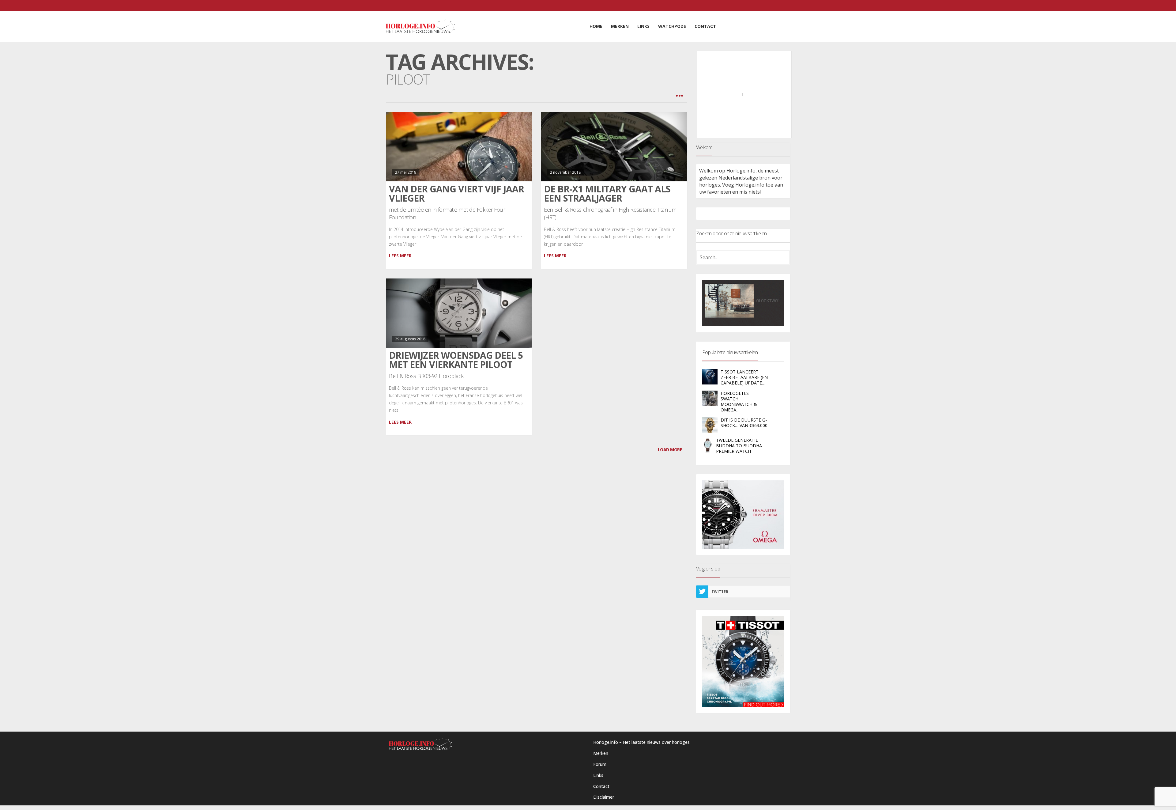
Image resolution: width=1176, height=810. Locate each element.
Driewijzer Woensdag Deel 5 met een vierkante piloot (456, 360)
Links (598, 775)
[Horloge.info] (420, 26)
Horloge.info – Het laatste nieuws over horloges (641, 742)
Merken (600, 753)
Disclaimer (603, 797)
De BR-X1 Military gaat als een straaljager (607, 193)
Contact (601, 786)
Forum (599, 764)
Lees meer (400, 256)
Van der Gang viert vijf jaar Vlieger (456, 193)
